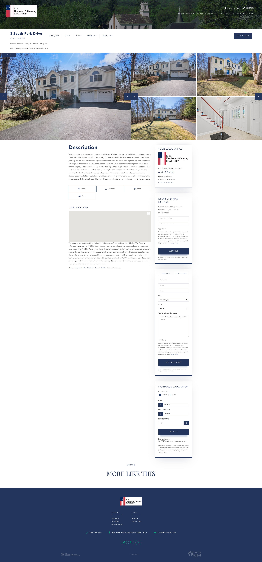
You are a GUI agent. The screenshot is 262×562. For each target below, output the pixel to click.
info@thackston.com (167, 533)
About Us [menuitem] (135, 518)
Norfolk (90, 268)
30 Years (164, 395)
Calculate (174, 432)
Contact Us (161, 182)
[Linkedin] (131, 542)
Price (160, 401)
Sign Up (237, 8)
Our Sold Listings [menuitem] (117, 524)
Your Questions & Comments (167, 313)
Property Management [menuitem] (207, 13)
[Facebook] (124, 542)
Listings (78, 268)
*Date (160, 296)
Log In (229, 8)
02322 (103, 268)
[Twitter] (138, 542)
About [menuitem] (239, 14)
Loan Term (162, 392)
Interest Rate (163, 419)
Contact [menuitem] (250, 13)
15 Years (173, 395)
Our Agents (169, 182)
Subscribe (173, 251)
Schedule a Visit (181, 273)
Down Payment (164, 410)
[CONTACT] (243, 36)
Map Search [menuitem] (115, 518)
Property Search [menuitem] (185, 14)
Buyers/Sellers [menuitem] (226, 14)
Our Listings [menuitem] (115, 521)
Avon (97, 268)
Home (71, 268)
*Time (160, 304)
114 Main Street (129, 533)
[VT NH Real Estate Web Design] (194, 554)
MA (84, 268)
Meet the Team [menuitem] (136, 521)
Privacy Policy (174, 243)
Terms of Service (167, 371)
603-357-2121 (249, 8)
